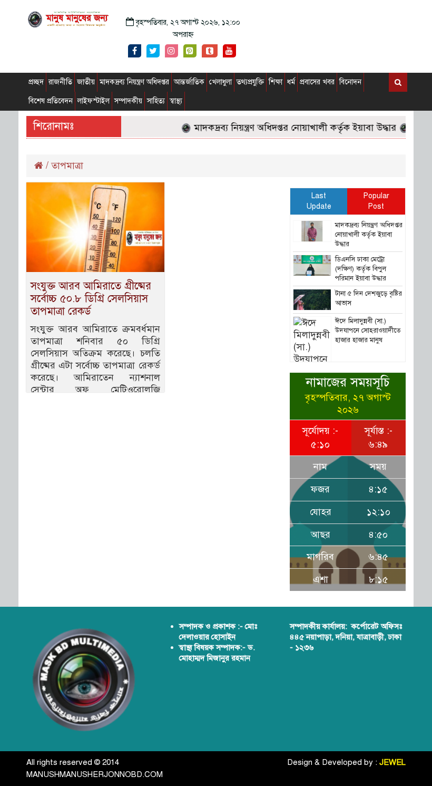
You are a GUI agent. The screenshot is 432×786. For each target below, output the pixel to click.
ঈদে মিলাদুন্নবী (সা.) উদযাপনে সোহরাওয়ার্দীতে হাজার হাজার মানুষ (368, 330)
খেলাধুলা (220, 81)
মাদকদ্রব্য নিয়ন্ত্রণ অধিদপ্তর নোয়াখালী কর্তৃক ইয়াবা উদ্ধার (289, 127)
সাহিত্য (156, 100)
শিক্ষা (275, 81)
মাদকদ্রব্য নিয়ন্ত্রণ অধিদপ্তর (134, 81)
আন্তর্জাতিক (189, 81)
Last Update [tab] (319, 201)
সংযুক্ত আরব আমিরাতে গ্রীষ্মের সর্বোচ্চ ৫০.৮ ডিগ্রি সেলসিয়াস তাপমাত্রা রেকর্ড (91, 298)
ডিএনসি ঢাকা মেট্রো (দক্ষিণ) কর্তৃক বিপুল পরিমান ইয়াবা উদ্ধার (360, 269)
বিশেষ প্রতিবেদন (50, 100)
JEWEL (392, 762)
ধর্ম (291, 81)
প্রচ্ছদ (36, 81)
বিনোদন (350, 81)
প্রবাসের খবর (317, 81)
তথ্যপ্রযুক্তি (250, 81)
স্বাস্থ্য (176, 100)
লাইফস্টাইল (93, 100)
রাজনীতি (60, 81)
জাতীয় (86, 81)
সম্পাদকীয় (128, 100)
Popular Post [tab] (376, 201)
